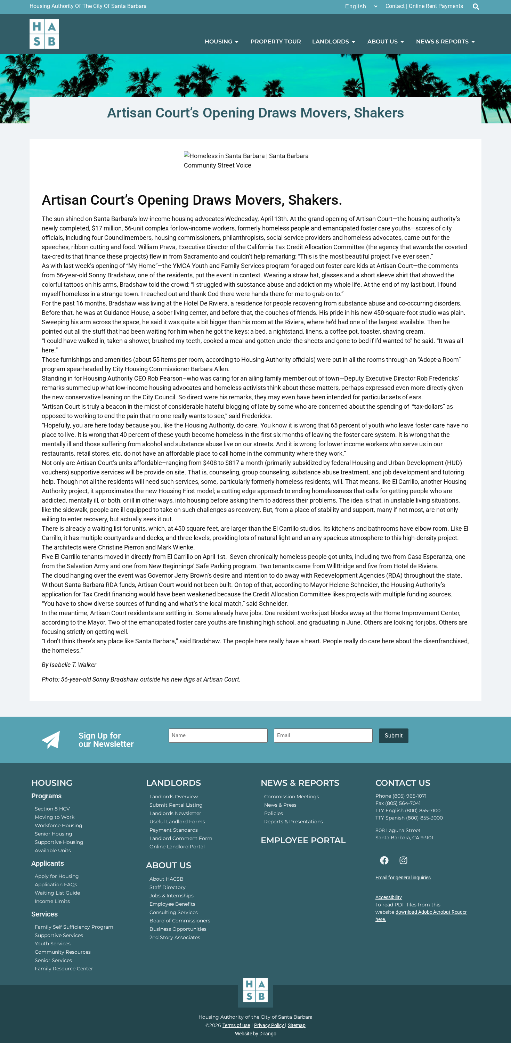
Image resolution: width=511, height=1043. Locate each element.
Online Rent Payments (436, 6)
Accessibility (388, 897)
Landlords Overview (173, 796)
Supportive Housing (59, 842)
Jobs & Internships (171, 896)
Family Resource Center (64, 968)
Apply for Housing (57, 876)
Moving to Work (54, 817)
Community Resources (63, 952)
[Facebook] (384, 860)
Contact (395, 6)
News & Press (280, 805)
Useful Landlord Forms (177, 821)
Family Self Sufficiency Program (74, 927)
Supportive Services (59, 935)
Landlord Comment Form (180, 838)
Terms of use (236, 1025)
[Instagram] (403, 860)
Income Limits (52, 901)
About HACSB (166, 879)
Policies (273, 813)
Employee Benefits (172, 904)
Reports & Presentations (293, 821)
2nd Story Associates (174, 937)
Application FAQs (56, 884)
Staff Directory (167, 887)
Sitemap (297, 1025)
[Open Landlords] (353, 42)
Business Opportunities (177, 929)
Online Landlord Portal (177, 847)
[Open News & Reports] (473, 42)
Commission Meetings (291, 796)
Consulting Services (173, 912)
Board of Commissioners (179, 921)
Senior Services (53, 960)
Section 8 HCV (52, 809)
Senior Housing (53, 834)
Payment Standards (173, 830)
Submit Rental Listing (176, 805)
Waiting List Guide (57, 893)
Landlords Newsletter (175, 813)
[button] (475, 6)
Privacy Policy (269, 1025)
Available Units (53, 850)
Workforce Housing (58, 825)
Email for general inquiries (403, 877)
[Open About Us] (402, 42)
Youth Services (53, 943)
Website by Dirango (255, 1033)
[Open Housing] (237, 42)
